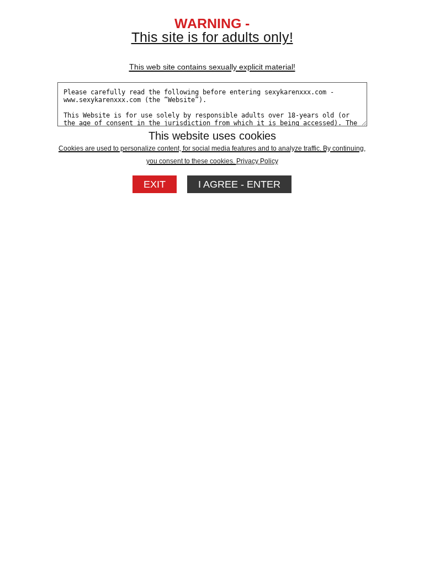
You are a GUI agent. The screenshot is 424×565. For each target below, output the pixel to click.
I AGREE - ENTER (239, 184)
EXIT (155, 184)
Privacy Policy (257, 161)
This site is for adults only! (212, 50)
